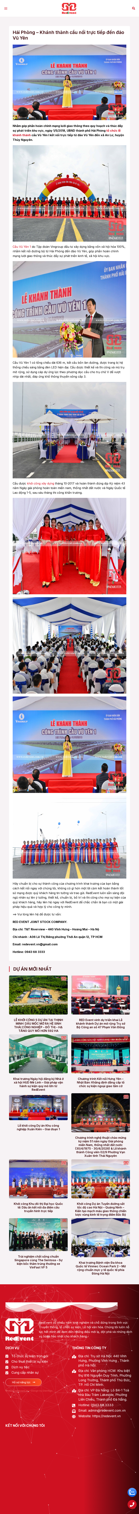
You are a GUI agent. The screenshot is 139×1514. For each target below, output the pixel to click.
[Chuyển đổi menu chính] (6, 8)
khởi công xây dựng (40, 483)
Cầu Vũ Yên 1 (22, 246)
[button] (133, 8)
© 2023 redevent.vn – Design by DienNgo (28, 1390)
